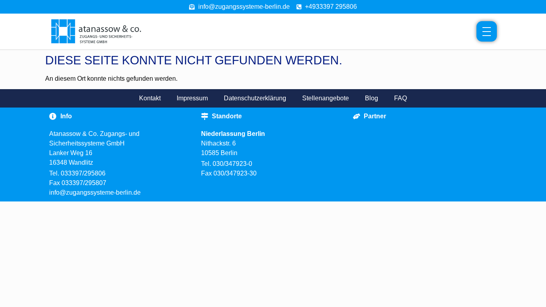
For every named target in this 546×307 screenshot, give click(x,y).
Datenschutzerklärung (255, 98)
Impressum (192, 98)
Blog (371, 98)
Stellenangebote (325, 98)
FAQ (400, 98)
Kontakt (150, 98)
